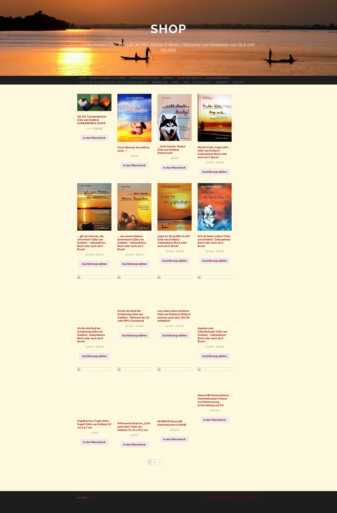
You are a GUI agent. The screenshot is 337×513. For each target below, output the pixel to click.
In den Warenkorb (94, 137)
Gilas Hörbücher (217, 77)
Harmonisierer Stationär (108, 77)
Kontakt (239, 82)
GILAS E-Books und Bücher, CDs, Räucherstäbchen (113, 82)
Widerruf (222, 82)
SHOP (168, 29)
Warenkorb (159, 82)
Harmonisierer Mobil (144, 77)
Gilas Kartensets (189, 77)
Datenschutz (202, 82)
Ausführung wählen (214, 171)
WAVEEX (168, 77)
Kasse (175, 82)
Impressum (215, 497)
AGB (186, 82)
